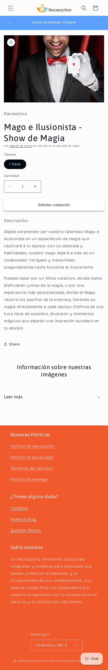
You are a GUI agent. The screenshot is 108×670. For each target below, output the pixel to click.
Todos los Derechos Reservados (69, 661)
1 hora (15, 164)
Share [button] (14, 344)
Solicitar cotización (54, 205)
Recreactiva (35, 661)
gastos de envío (21, 145)
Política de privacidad (31, 457)
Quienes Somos (25, 530)
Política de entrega (28, 479)
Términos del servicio (31, 468)
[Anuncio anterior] (9, 22)
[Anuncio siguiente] (98, 22)
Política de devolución (32, 446)
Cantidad (11, 176)
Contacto (19, 508)
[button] (10, 8)
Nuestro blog (23, 519)
